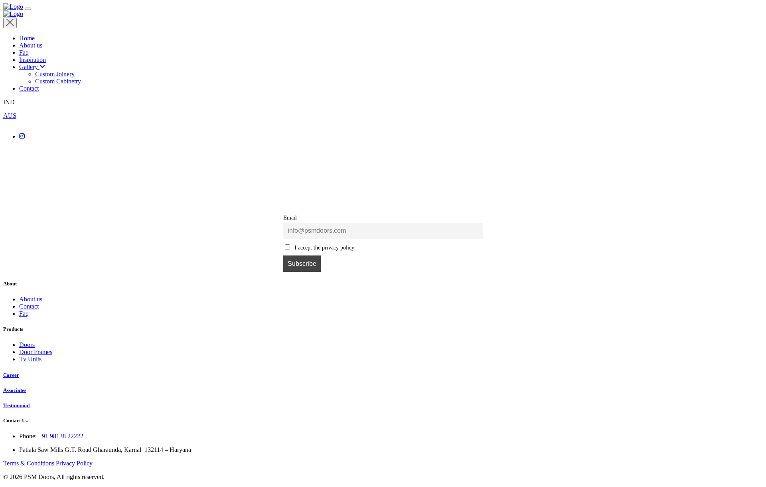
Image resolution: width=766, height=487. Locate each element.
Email (290, 217)
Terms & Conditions (28, 463)
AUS (9, 115)
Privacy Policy (74, 463)
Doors (27, 344)
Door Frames (35, 351)
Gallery (28, 66)
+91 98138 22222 (60, 436)
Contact (29, 88)
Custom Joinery (55, 74)
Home (27, 38)
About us (30, 45)
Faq (24, 52)
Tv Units (30, 359)
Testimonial (16, 405)
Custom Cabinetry (58, 81)
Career (11, 375)
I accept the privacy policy (323, 247)
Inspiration (32, 59)
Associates (14, 390)
